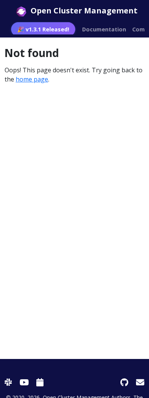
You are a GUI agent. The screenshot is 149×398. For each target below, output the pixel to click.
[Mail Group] (140, 382)
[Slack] (8, 382)
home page (32, 79)
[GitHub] (124, 382)
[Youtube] (24, 382)
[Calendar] (40, 382)
